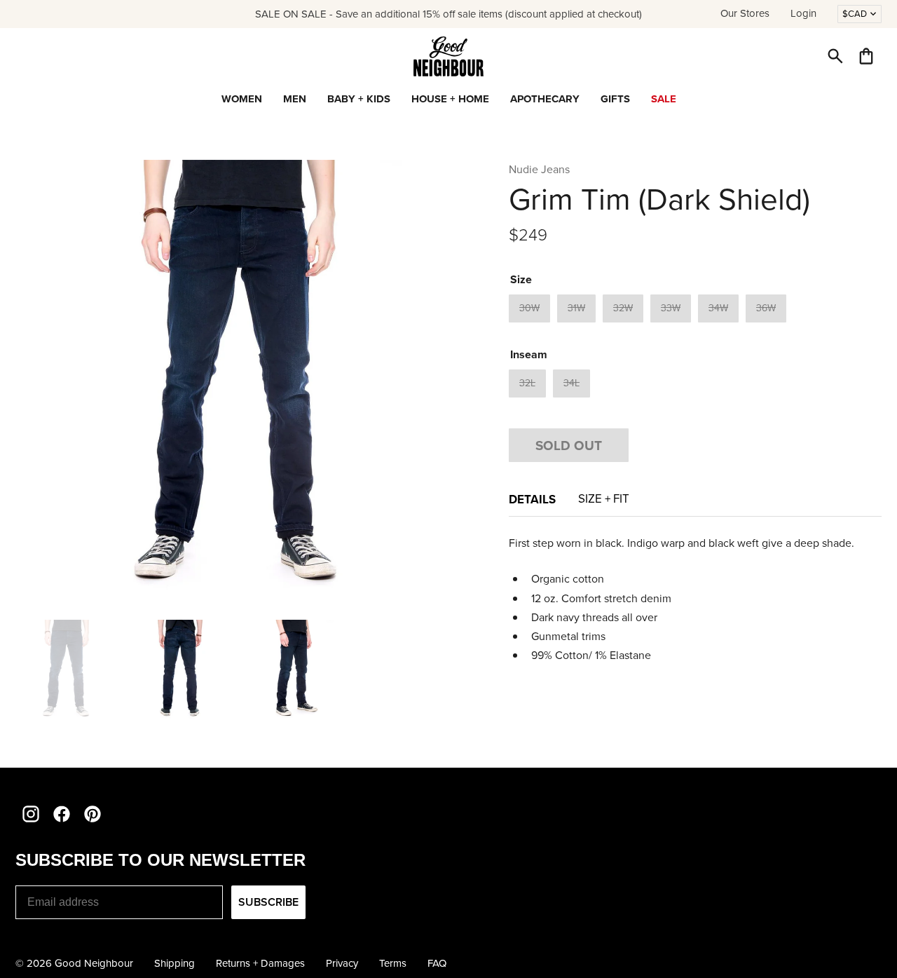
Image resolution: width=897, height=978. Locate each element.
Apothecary (545, 99)
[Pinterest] (92, 814)
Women (241, 99)
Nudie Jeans (539, 169)
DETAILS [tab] (532, 499)
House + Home (450, 99)
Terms (392, 963)
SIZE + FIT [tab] (603, 499)
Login (803, 13)
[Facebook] (61, 814)
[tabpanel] (695, 599)
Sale (663, 99)
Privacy (342, 963)
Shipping (174, 963)
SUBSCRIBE (268, 902)
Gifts (615, 99)
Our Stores (744, 13)
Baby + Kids (358, 99)
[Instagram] (30, 814)
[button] (835, 56)
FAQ (436, 963)
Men (294, 99)
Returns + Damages (260, 963)
